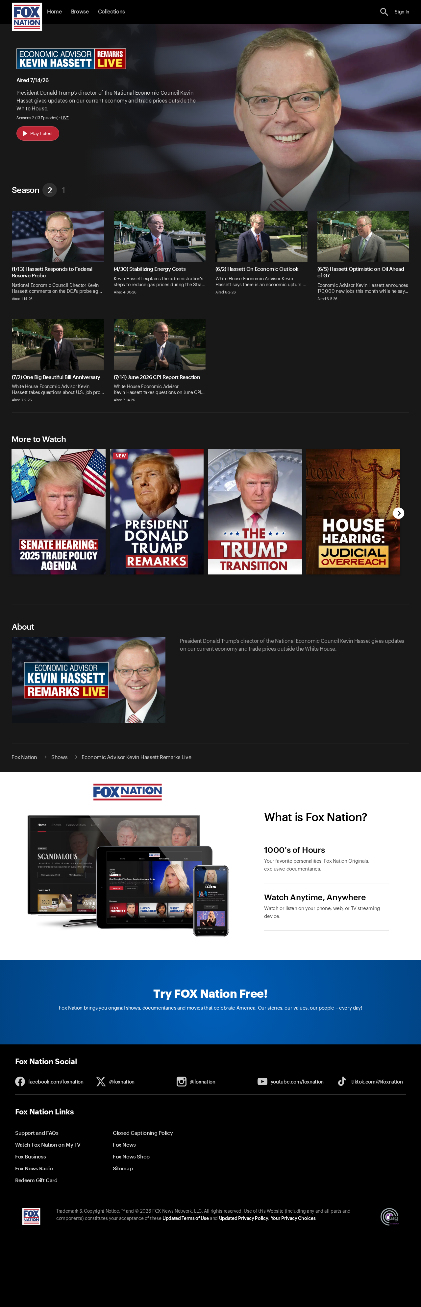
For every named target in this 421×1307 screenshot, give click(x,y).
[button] (384, 12)
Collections (111, 11)
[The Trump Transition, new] (255, 572)
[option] (56, 507)
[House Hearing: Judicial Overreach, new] (353, 572)
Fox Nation (24, 757)
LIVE (65, 118)
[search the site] (384, 12)
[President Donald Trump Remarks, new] (157, 572)
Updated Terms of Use (185, 1218)
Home (54, 11)
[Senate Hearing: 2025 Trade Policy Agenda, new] (59, 572)
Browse (80, 11)
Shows (59, 757)
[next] (399, 514)
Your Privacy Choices (293, 1218)
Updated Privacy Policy (243, 1218)
